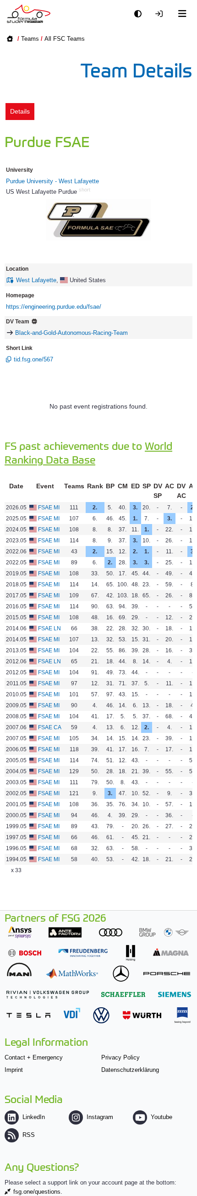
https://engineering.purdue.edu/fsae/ (53, 306)
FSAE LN (49, 628)
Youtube (161, 1117)
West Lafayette (36, 280)
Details (20, 111)
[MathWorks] (72, 974)
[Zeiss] (182, 1015)
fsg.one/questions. (37, 1191)
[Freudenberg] (83, 953)
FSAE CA (49, 727)
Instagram (100, 1117)
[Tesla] (28, 1015)
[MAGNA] (171, 952)
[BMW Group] (164, 932)
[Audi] (110, 932)
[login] (161, 14)
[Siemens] (174, 994)
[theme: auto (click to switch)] (140, 14)
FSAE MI (49, 507)
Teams (30, 38)
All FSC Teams (64, 38)
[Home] (28, 14)
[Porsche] (166, 974)
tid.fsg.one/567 (33, 359)
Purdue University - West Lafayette (52, 181)
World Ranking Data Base (88, 452)
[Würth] (142, 1015)
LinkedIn (33, 1117)
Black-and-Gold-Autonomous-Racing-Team (71, 332)
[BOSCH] (24, 953)
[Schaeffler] (123, 994)
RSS (28, 1134)
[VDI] (72, 1013)
